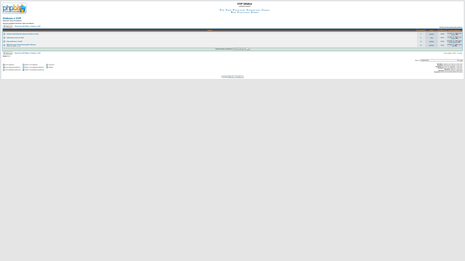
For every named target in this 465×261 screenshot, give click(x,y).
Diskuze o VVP (12, 18)
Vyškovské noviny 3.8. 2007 (15, 37)
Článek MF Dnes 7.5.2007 (14, 41)
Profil (234, 12)
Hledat (229, 10)
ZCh (453, 46)
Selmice (431, 41)
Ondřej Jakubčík (453, 42)
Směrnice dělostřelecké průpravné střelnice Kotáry (23, 34)
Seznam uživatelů (240, 10)
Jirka (431, 37)
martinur (431, 34)
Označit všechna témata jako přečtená (450, 27)
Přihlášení (256, 12)
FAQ (223, 10)
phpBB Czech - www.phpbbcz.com (236, 77)
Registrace (266, 10)
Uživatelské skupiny (254, 10)
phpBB (228, 76)
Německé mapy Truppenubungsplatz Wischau (21, 44)
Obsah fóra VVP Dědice (22, 26)
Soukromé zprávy (244, 12)
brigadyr (431, 45)
